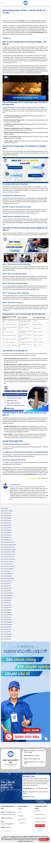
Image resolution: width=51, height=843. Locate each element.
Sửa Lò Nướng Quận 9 (6, 532)
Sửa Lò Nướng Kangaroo (7, 597)
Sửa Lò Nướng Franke (6, 626)
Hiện (9, 38)
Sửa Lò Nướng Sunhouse (7, 595)
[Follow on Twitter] (4, 831)
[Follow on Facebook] (8, 766)
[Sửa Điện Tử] (25, 3)
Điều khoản (37, 810)
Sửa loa (20, 812)
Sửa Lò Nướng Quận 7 (6, 527)
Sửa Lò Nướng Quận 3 (6, 518)
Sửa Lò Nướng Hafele (6, 600)
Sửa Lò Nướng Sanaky (6, 588)
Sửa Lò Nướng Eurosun (6, 634)
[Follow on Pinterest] (7, 831)
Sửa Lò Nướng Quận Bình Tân (8, 542)
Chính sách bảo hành (40, 814)
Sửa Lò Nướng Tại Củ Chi (7, 564)
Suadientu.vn (9, 827)
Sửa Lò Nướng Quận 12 (6, 539)
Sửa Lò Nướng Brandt (6, 610)
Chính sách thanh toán (40, 821)
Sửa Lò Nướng (4, 508)
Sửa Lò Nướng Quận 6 (6, 525)
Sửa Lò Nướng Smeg (6, 639)
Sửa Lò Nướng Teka (5, 585)
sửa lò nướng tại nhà (39, 378)
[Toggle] (19, 823)
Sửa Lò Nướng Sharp (6, 590)
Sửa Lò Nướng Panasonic (7, 593)
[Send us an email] (11, 766)
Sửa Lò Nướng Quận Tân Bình (8, 552)
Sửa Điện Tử (6, 25)
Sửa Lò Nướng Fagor (6, 631)
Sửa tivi (20, 808)
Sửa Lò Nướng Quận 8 (6, 530)
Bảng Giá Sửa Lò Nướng (6, 510)
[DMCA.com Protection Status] (25, 828)
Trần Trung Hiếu (16, 486)
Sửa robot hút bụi (22, 819)
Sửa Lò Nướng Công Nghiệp (7, 578)
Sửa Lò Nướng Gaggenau (7, 622)
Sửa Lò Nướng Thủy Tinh (7, 573)
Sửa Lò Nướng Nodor (6, 617)
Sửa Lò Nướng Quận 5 (6, 523)
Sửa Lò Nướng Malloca (6, 605)
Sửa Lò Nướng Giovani (6, 607)
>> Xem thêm (22, 823)
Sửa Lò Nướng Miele (6, 612)
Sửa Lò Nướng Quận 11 (6, 537)
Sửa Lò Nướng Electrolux (7, 581)
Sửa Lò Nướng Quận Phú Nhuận (8, 549)
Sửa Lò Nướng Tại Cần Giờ (7, 561)
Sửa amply (20, 815)
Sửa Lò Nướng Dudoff (6, 636)
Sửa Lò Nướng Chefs (6, 602)
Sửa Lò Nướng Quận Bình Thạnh (8, 544)
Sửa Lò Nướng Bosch (6, 583)
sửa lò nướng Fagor (20, 20)
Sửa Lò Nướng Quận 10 (6, 535)
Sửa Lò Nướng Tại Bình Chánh (8, 559)
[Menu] (2, 2)
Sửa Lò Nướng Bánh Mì (6, 576)
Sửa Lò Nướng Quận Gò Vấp (7, 547)
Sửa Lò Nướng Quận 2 (6, 515)
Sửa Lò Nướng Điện (5, 571)
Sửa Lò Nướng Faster (6, 629)
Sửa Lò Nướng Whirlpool (7, 624)
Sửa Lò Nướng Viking (6, 619)
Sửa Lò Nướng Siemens (6, 614)
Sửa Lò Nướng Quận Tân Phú (8, 554)
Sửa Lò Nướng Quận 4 (6, 520)
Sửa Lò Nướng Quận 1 (6, 513)
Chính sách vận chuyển (40, 818)
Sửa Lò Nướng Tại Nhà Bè (7, 568)
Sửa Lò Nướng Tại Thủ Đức (7, 556)
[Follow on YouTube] (13, 766)
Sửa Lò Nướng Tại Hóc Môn (7, 566)
